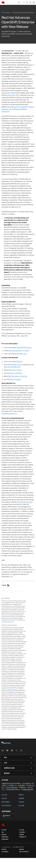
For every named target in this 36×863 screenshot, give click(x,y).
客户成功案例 (6, 802)
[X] (16, 751)
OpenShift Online (14, 95)
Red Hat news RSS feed (12, 367)
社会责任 (21, 802)
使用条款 (21, 849)
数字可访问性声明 (23, 852)
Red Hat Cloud (22, 354)
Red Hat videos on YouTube (17, 376)
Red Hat (19, 361)
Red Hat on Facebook (14, 373)
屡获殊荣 (26, 790)
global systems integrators (19, 107)
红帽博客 (21, 834)
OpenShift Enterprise (24, 347)
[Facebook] (12, 751)
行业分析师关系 (6, 805)
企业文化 (4, 798)
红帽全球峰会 (5, 839)
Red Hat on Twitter (15, 370)
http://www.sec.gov (25, 502)
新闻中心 (21, 795)
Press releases (6, 12)
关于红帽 (4, 830)
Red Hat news (15, 365)
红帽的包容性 (5, 837)
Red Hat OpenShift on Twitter (19, 351)
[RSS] (8, 585)
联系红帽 (4, 834)
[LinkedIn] (3, 751)
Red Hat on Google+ (14, 379)
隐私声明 (4, 849)
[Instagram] (21, 751)
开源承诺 (21, 798)
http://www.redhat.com (9, 413)
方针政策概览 (5, 852)
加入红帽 (21, 805)
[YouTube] (7, 751)
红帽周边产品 (22, 837)
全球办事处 (22, 832)
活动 (3, 832)
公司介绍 (4, 795)
